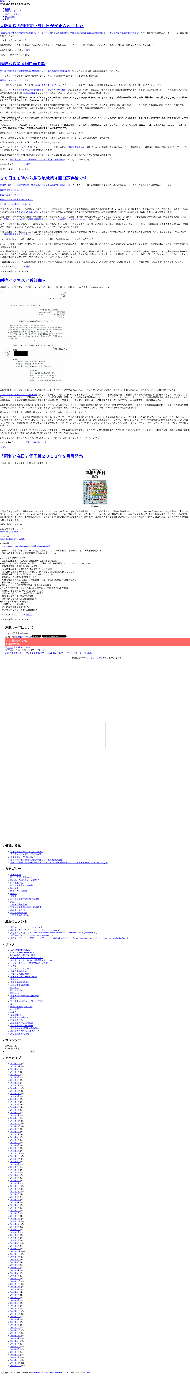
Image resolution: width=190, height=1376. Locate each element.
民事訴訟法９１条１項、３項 (30, 212)
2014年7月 (15, 1102)
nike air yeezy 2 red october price (43, 930)
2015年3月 (15, 1080)
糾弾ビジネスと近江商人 (23, 280)
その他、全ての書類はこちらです (15, 204)
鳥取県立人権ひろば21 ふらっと (25, 1031)
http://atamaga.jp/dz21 (9, 532)
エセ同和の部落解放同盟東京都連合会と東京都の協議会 (36, 860)
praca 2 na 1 (35, 927)
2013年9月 (15, 1129)
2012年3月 (15, 1178)
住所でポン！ (16, 979)
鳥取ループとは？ (13, 11)
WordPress (87, 1372)
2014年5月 (15, 1107)
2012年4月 (15, 1175)
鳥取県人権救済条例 (19, 915)
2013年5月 (15, 1140)
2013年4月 (15, 1142)
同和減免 (14, 888)
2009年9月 (15, 1259)
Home (7, 9)
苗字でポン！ (16, 1015)
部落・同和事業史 (18, 904)
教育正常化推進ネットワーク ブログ (27, 1001)
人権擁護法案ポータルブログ (23, 977)
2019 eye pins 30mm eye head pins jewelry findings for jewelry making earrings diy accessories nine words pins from (78, 938)
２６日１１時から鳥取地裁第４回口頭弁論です (43, 178)
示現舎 (29, 614)
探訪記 (13, 998)
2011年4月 (15, 1208)
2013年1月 (15, 1151)
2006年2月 (15, 1357)
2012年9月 (15, 1161)
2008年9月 (15, 1289)
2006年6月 (15, 1346)
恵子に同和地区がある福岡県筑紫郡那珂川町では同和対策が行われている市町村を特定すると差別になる (59, 862)
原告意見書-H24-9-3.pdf (10, 195)
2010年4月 (15, 1240)
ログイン (66, 1372)
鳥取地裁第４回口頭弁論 (22, 63)
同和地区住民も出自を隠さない (18, 234)
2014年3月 (15, 1113)
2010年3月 (15, 1243)
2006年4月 (15, 1352)
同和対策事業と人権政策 (21, 885)
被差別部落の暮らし (19, 1017)
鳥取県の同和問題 (18, 913)
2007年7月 (15, 1317)
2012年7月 (15, 1167)
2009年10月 (15, 1257)
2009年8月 (15, 1262)
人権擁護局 (15, 874)
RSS (7, 19)
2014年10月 (15, 1093)
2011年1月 (15, 1216)
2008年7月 (15, 1295)
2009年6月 (15, 1268)
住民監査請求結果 (76, 147)
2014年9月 (15, 1096)
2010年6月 (15, 1235)
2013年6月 (15, 1137)
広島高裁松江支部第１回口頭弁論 (25, 854)
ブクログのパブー (37, 653)
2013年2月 (15, 1148)
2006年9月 (15, 1338)
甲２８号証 (30, 93)
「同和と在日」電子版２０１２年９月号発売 (41, 456)
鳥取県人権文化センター (21, 1025)
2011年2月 (15, 1213)
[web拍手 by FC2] (22, 637)
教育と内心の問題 (18, 891)
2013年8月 (15, 1132)
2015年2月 (15, 1083)
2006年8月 (15, 1341)
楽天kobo (88, 653)
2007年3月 (15, 1325)
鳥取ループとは (17, 910)
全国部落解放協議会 (19, 982)
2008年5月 (15, 1300)
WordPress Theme (53, 1372)
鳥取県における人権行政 (21, 1023)
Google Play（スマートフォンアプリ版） (65, 653)
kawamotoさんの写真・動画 (22, 955)
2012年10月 (15, 1159)
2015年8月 (15, 1069)
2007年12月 (15, 1311)
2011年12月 (15, 1186)
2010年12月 (15, 1219)
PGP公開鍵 (10, 16)
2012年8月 (15, 1164)
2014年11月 (15, 1091)
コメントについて (13, 14)
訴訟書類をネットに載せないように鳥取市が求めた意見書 (37, 159)
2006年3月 (15, 1355)
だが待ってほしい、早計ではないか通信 (29, 963)
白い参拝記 (15, 1009)
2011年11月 (15, 1189)
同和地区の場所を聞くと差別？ (24, 880)
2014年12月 (15, 1088)
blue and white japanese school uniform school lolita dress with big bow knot (61, 933)
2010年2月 (15, 1246)
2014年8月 (15, 1099)
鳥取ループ (5, 1)
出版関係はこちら (21, 647)
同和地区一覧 (16, 883)
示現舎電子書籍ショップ (16, 653)
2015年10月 (15, 1066)
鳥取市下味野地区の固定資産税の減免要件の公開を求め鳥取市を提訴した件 (35, 71)
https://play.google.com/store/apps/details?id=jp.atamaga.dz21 (25, 546)
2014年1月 (15, 1118)
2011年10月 (15, 1191)
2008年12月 (15, 1281)
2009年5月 (15, 1270)
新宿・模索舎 (96, 658)
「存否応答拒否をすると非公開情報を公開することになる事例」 (38, 90)
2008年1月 (15, 1308)
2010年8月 (15, 1229)
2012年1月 (15, 1183)
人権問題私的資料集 (19, 974)
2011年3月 (15, 1210)
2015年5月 (15, 1077)
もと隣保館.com (17, 641)
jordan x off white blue (39, 935)
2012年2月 (15, 1181)
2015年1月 (15, 1085)
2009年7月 (15, 1265)
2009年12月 (15, 1251)
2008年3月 (15, 1306)
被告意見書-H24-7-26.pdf (11, 190)
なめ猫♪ (14, 966)
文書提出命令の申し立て (44, 85)
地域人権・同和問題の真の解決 (24, 996)
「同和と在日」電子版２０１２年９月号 (18, 394)
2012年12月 (15, 1153)
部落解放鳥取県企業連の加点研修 (25, 907)
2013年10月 (15, 1126)
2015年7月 (15, 1072)
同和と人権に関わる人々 (37, 442)
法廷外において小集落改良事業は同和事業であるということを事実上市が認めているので (45, 219)
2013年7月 (15, 1134)
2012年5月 (15, 1172)
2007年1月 (15, 1327)
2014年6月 (15, 1104)
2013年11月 (15, 1123)
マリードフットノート (20, 968)
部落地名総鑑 (16, 1020)
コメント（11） (7, 447)
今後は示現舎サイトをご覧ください (26, 852)
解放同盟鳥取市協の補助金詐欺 (24, 899)
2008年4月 (15, 1303)
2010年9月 (15, 1227)
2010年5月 (15, 1238)
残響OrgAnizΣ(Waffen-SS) (21, 1006)
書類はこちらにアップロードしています (18, 80)
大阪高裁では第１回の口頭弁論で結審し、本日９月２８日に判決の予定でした (106, 33)
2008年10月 (15, 1287)
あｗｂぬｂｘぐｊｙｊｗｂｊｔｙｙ (26, 957)
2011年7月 (15, 1200)
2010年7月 (15, 1232)
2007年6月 (15, 1319)
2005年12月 (15, 1363)
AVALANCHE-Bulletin (20, 950)
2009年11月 (15, 1254)
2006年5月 (15, 1349)
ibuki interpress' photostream (22, 952)
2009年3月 (15, 1276)
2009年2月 (15, 1278)
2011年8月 (15, 1197)
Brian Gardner (37, 1372)
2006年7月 (15, 1344)
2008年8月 (15, 1292)
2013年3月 (15, 1145)
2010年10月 (15, 1224)
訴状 (23, 147)
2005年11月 (15, 1365)
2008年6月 (15, 1297)
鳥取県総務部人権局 (19, 1034)
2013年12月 (15, 1121)
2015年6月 (15, 1074)
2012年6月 (15, 1170)
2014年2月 (15, 1115)
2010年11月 (15, 1221)
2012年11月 (15, 1156)
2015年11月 (15, 1064)
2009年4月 (15, 1273)
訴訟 (28, 50)
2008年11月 (15, 1284)
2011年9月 (15, 1194)
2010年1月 (15, 1249)
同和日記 (14, 993)
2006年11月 (15, 1333)
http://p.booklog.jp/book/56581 (12, 539)
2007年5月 (15, 1322)
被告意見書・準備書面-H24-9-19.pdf (16, 199)
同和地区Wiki (16, 990)
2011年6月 (15, 1202)
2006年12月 (15, 1330)
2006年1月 (15, 1360)
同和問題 (14, 987)
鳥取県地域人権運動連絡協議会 (24, 1028)
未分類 (13, 894)
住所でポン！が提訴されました (24, 857)
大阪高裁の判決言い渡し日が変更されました (42, 25)
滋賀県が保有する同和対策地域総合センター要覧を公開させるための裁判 (34, 33)
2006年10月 (15, 1336)
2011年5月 (15, 1205)
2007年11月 (15, 1314)
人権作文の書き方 (18, 971)
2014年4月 (15, 1110)
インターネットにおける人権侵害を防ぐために (32, 960)
